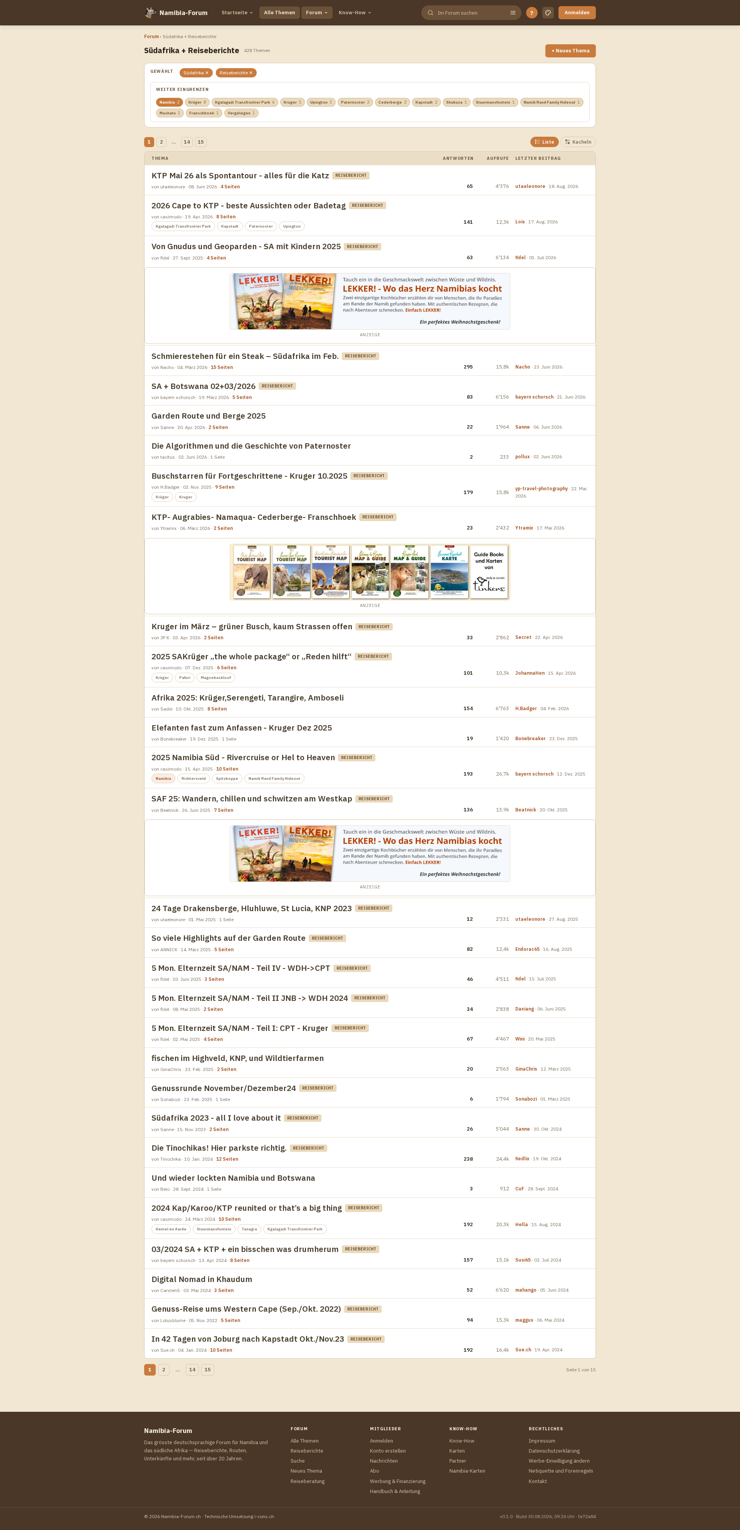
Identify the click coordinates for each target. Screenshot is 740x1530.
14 (187, 142)
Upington (321, 102)
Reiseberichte (307, 1451)
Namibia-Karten (467, 1471)
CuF (519, 1188)
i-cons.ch (264, 1516)
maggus (524, 1320)
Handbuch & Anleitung (395, 1491)
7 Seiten (223, 810)
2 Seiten (218, 427)
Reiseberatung (308, 1481)
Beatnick (525, 810)
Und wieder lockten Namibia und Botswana (233, 1178)
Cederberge (392, 102)
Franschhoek (204, 113)
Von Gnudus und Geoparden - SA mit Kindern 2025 (246, 246)
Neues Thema (306, 1471)
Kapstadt (426, 102)
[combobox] (470, 12)
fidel (520, 257)
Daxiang (524, 1009)
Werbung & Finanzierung (398, 1481)
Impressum (542, 1441)
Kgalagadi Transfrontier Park (245, 102)
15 (201, 142)
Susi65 (523, 1260)
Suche (298, 1461)
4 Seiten (230, 186)
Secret (523, 637)
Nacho (522, 367)
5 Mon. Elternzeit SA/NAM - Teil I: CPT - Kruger (239, 1028)
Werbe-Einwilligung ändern (559, 1461)
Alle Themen (279, 12)
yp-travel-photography (541, 488)
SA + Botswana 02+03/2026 (203, 386)
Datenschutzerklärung (554, 1451)
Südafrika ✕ (196, 72)
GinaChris (526, 1069)
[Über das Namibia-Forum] (150, 13)
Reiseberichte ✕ (236, 72)
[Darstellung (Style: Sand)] (548, 12)
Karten (457, 1451)
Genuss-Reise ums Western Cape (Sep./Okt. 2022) (246, 1309)
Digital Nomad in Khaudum (201, 1279)
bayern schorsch (534, 397)
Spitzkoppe (227, 778)
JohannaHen (530, 673)
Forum (314, 12)
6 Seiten (226, 667)
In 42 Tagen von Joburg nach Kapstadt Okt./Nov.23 (247, 1339)
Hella (521, 1224)
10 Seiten (227, 769)
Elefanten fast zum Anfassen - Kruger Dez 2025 (241, 727)
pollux (522, 456)
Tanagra (249, 1229)
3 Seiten (214, 979)
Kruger (292, 102)
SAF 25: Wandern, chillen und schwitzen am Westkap (251, 798)
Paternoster (355, 102)
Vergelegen (241, 113)
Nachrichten (384, 1461)
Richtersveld (194, 778)
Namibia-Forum (184, 12)
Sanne (522, 427)
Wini (520, 1039)
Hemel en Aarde (171, 1229)
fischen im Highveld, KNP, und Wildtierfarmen (237, 1058)
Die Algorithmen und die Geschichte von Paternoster (251, 446)
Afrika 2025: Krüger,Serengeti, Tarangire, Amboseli (247, 697)
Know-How (352, 12)
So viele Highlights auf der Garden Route (228, 938)
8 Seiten (225, 217)
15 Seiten (222, 367)
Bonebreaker (530, 738)
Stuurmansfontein (495, 102)
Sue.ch (523, 1349)
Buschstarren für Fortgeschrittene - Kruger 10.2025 (249, 476)
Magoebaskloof (216, 677)
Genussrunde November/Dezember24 (223, 1088)
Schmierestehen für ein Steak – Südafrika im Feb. (245, 356)
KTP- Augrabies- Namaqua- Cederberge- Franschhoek (253, 517)
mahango (525, 1290)
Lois (520, 222)
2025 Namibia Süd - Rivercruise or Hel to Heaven (243, 757)
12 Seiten (227, 1159)
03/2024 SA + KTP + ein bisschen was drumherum (245, 1249)
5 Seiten (242, 397)
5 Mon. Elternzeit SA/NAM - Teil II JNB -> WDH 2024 (249, 998)
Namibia (170, 102)
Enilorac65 (527, 949)
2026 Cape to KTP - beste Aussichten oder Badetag (248, 205)
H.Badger (526, 708)
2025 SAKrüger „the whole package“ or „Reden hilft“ (251, 656)
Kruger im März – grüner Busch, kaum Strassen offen (251, 626)
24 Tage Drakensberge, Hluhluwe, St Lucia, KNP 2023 (251, 908)
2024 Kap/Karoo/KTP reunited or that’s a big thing (246, 1208)
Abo (374, 1471)
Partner (457, 1461)
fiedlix (522, 1158)
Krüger (197, 102)
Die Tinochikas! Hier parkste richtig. (219, 1148)
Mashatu (170, 113)
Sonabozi (526, 1099)
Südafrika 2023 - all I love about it (216, 1118)
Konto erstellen (388, 1451)
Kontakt (538, 1481)
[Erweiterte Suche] (513, 12)
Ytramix (524, 528)
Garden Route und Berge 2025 (208, 416)
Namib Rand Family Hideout (552, 102)
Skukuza (456, 102)
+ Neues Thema (571, 50)
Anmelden (577, 12)
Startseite (234, 12)
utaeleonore (530, 186)
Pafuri (184, 677)
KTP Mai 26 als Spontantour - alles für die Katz (240, 175)
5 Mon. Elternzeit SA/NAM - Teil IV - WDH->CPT (240, 968)
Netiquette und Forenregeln (561, 1471)
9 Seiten (224, 487)
